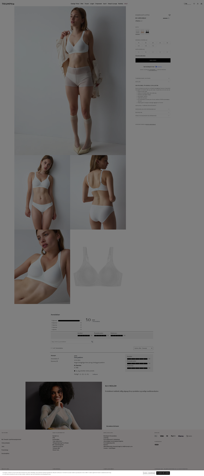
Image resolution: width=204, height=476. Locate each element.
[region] (102, 473)
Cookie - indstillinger (149, 473)
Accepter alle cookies (163, 473)
